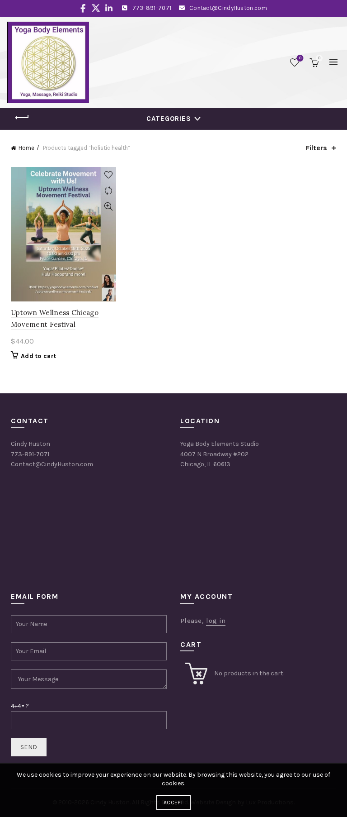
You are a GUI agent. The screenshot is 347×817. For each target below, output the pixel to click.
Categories (168, 119)
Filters (316, 147)
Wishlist (300, 58)
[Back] (22, 118)
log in (215, 620)
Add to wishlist (108, 175)
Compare (108, 191)
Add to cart (38, 356)
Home (26, 147)
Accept (173, 802)
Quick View (108, 207)
